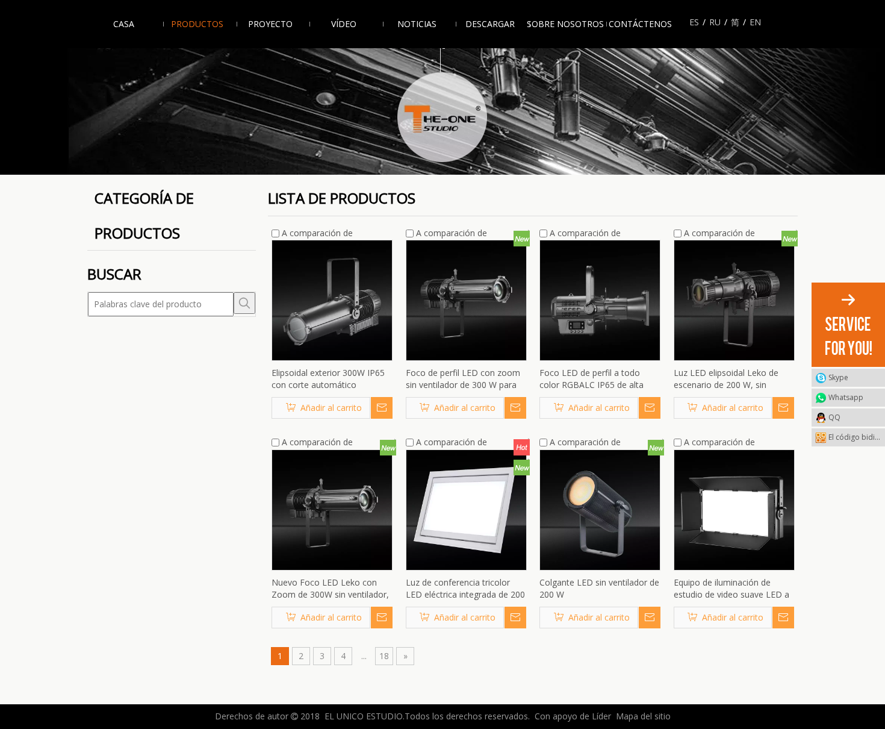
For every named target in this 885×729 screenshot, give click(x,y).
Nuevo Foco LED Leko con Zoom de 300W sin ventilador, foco (330, 589)
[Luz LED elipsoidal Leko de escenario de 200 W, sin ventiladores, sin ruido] (734, 299)
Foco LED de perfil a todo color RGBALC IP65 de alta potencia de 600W (591, 379)
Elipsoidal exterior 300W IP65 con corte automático (328, 378)
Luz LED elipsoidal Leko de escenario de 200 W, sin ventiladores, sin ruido (726, 379)
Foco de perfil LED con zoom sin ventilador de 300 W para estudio (463, 379)
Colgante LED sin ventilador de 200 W (599, 588)
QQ (834, 417)
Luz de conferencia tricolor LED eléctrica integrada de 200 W (465, 589)
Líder (601, 716)
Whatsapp (845, 397)
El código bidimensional (856, 437)
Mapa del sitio (643, 716)
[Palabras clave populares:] (244, 303)
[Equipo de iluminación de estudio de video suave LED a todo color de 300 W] (734, 509)
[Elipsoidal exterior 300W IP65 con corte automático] (332, 299)
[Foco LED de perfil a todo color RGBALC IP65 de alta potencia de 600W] (600, 299)
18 (384, 656)
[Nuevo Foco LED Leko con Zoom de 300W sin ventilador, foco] (332, 509)
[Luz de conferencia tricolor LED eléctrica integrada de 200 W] (466, 509)
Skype (838, 377)
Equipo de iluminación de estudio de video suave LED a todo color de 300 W (731, 589)
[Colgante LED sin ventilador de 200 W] (600, 509)
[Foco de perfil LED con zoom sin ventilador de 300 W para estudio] (466, 299)
